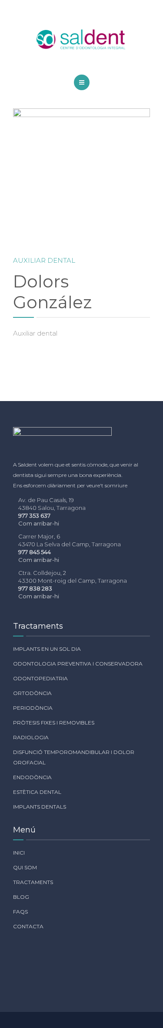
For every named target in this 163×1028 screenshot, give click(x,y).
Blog (21, 897)
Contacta (28, 926)
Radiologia (31, 737)
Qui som (25, 867)
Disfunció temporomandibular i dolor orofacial (73, 757)
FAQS (20, 911)
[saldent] (82, 39)
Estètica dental (37, 792)
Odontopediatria (40, 678)
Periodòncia (33, 708)
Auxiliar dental (44, 260)
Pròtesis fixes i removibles (53, 722)
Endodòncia (32, 777)
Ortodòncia (32, 693)
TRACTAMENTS (33, 882)
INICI (19, 852)
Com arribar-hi (38, 523)
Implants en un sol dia (47, 649)
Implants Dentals (39, 806)
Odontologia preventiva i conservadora (78, 663)
